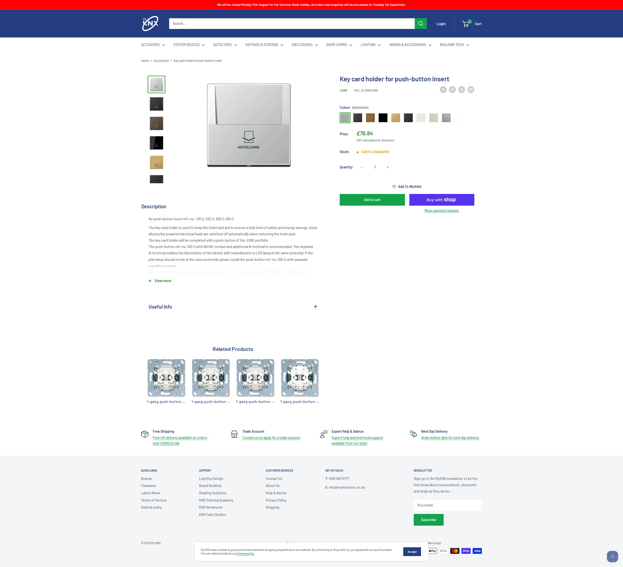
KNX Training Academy (216, 500)
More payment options (442, 211)
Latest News (150, 493)
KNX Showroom (210, 507)
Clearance (148, 486)
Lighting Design (211, 478)
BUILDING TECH (452, 45)
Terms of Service (154, 500)
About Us (273, 486)
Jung (343, 90)
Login (441, 23)
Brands (146, 478)
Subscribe (428, 520)
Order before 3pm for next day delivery (450, 438)
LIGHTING (368, 45)
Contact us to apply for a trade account (271, 438)
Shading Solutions (213, 493)
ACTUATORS (150, 45)
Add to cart (372, 200)
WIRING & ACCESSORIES (407, 45)
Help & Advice (276, 493)
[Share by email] (470, 89)
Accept (412, 551)
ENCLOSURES (302, 45)
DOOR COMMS (336, 45)
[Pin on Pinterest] (452, 89)
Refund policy (151, 507)
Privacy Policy (276, 500)
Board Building (210, 486)
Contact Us (274, 478)
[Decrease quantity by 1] (362, 167)
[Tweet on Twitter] (461, 89)
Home (145, 60)
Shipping (272, 507)
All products (161, 60)
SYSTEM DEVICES (187, 45)
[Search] (421, 23)
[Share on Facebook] (443, 89)
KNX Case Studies (212, 514)
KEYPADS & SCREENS (262, 45)
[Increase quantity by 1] (388, 167)
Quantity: (347, 167)
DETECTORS (222, 45)
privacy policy (245, 553)
